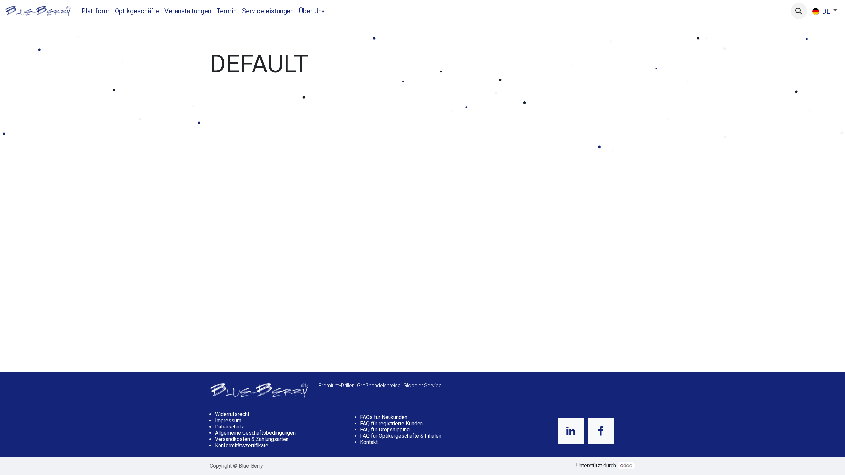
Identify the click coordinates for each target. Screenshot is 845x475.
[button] (799, 11)
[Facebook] (601, 431)
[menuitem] (95, 10)
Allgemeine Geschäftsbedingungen (255, 433)
